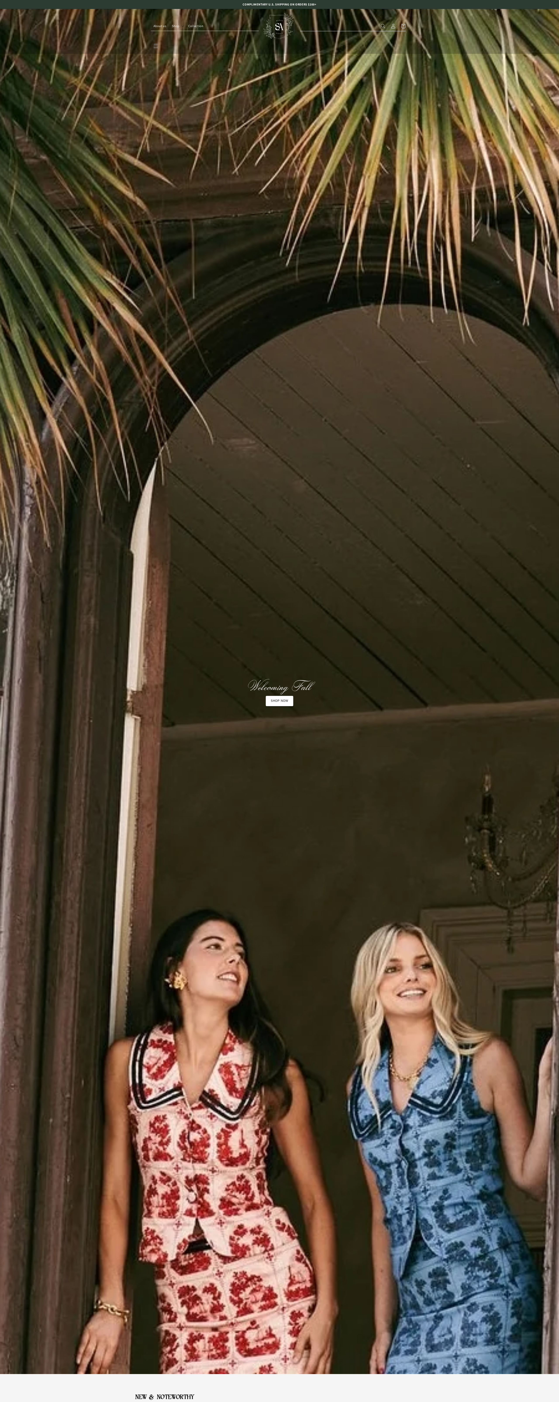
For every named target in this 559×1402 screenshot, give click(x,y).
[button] (156, 46)
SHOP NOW (279, 700)
